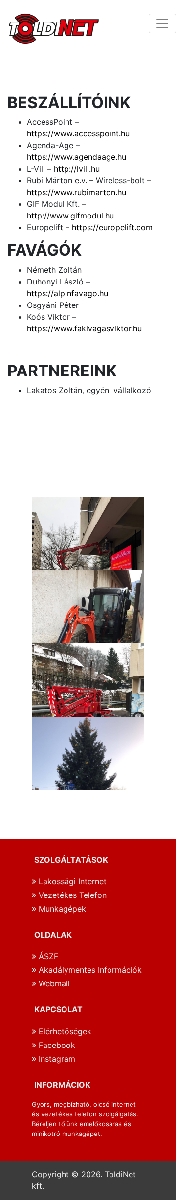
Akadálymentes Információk (89, 970)
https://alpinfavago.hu (67, 293)
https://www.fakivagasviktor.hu (84, 328)
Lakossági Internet (71, 881)
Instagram (55, 1059)
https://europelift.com (112, 227)
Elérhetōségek (63, 1031)
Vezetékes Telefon (71, 895)
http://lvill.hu (77, 169)
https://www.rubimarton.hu (76, 192)
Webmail (53, 983)
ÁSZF (47, 956)
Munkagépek (61, 909)
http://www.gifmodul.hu (70, 215)
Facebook (55, 1045)
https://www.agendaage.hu (76, 157)
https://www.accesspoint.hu (78, 133)
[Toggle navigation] (162, 23)
